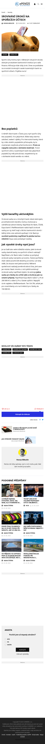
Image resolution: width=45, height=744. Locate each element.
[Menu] (41, 4)
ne (8, 642)
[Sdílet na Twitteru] (42, 420)
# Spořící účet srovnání (20, 349)
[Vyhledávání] (38, 4)
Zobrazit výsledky (23, 654)
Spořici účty (13, 54)
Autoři (13, 735)
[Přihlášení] (34, 4)
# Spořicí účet (6, 349)
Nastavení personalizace (22, 740)
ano (8, 639)
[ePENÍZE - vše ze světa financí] (22, 4)
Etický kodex (35, 735)
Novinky (5, 54)
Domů (3, 735)
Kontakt (8, 735)
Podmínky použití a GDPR (23, 735)
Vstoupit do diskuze (22, 414)
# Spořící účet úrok (35, 349)
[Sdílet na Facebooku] (40, 420)
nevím (9, 645)
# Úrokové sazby (18, 353)
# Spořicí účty (6, 353)
